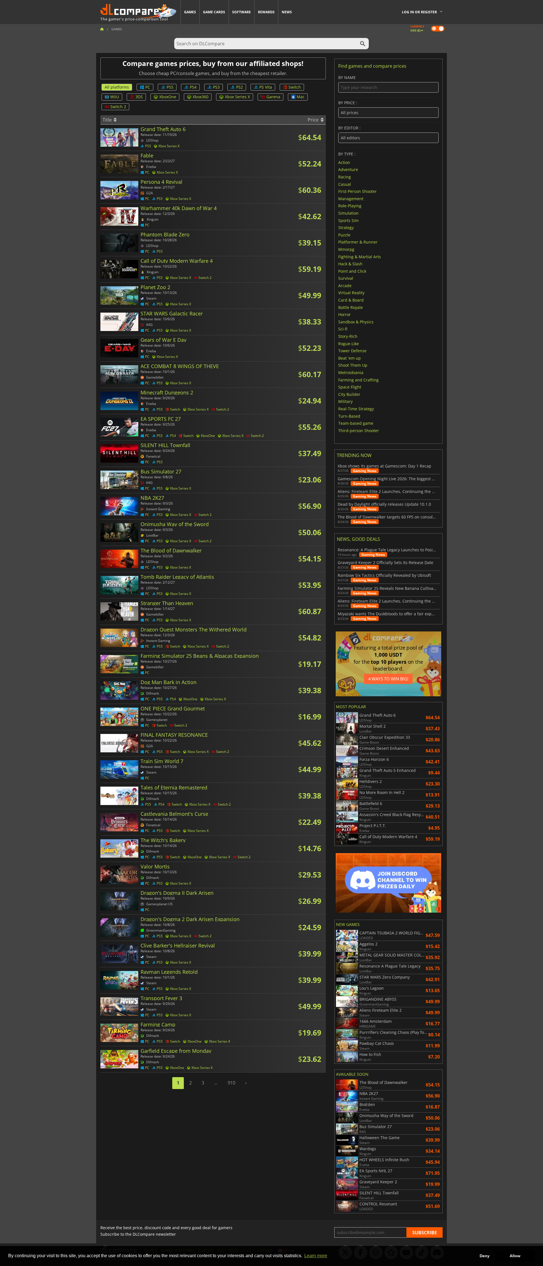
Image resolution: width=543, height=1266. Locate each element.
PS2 (239, 87)
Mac (301, 96)
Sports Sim (348, 220)
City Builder (349, 394)
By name (347, 77)
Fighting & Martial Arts (359, 256)
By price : (347, 103)
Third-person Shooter (358, 430)
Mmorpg (346, 249)
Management (350, 198)
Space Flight (349, 387)
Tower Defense (352, 350)
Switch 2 (118, 106)
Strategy (346, 227)
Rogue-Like (348, 343)
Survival (345, 278)
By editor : (349, 128)
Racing (344, 177)
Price (314, 120)
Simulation (348, 213)
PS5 (170, 87)
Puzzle (344, 234)
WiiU (114, 96)
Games (190, 12)
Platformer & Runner (358, 242)
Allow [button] (515, 1256)
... (215, 1083)
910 (231, 1083)
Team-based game (355, 423)
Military (345, 401)
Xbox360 (200, 96)
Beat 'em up (349, 357)
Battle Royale (350, 307)
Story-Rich (347, 336)
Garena (273, 96)
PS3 (216, 87)
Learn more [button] (315, 1255)
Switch (294, 87)
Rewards (266, 12)
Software (241, 12)
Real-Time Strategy (356, 408)
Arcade (345, 285)
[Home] (102, 29)
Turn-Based (349, 416)
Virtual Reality (351, 292)
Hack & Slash (350, 263)
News (287, 12)
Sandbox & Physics (356, 321)
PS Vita (265, 87)
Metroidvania (350, 372)
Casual (344, 184)
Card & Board (351, 300)
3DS (139, 96)
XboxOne (167, 96)
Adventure (348, 169)
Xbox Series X (237, 96)
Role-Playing (349, 205)
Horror (344, 314)
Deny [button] (485, 1256)
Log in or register (419, 12)
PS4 (193, 87)
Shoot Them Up (352, 365)
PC (147, 87)
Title (108, 120)
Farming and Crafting (358, 379)
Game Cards (214, 12)
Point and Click (352, 271)
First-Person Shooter (357, 191)
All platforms (117, 87)
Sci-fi (342, 329)
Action (344, 162)
